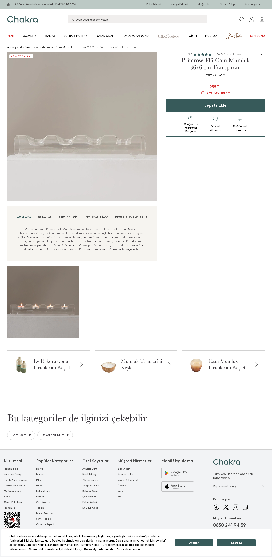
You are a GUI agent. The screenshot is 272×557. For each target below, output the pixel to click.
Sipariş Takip (227, 4)
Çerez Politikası (13, 502)
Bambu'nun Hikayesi (15, 480)
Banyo (50, 36)
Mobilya (211, 36)
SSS (119, 497)
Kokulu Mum (43, 491)
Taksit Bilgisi (68, 217)
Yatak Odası (105, 36)
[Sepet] (262, 19)
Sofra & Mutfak (75, 36)
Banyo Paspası (44, 513)
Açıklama (24, 217)
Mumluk (48, 47)
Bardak (40, 497)
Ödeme (122, 486)
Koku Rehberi (153, 4)
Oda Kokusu (43, 502)
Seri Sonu (257, 36)
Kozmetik (29, 36)
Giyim (193, 36)
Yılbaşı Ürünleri (90, 480)
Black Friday (89, 474)
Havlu (39, 469)
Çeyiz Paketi (89, 497)
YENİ (10, 36)
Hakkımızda (11, 469)
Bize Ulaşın (124, 469)
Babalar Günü (90, 491)
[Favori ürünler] (241, 19)
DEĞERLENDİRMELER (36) (132, 217)
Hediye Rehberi (179, 4)
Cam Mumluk (64, 47)
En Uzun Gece (90, 508)
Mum (39, 486)
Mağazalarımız (13, 491)
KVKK (7, 497)
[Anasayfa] (22, 19)
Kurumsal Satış (12, 474)
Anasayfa (13, 47)
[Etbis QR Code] (15, 521)
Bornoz (40, 474)
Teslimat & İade (96, 217)
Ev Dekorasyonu (136, 36)
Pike (38, 480)
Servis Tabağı (44, 519)
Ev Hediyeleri (89, 502)
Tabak (40, 508)
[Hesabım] (251, 19)
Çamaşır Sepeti (45, 524)
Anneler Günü (90, 469)
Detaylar (45, 217)
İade (120, 491)
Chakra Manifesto (14, 486)
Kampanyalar (252, 4)
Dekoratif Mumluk (55, 435)
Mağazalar (204, 4)
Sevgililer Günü (90, 486)
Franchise (9, 508)
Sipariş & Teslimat (128, 480)
